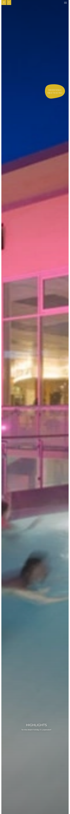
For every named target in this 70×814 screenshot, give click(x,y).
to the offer (55, 91)
